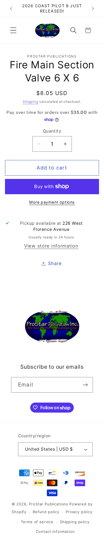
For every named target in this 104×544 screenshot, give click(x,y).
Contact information (55, 531)
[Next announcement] (93, 9)
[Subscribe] (85, 385)
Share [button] (55, 263)
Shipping (30, 101)
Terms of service (37, 522)
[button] (13, 30)
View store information (51, 246)
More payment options (52, 202)
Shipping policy (75, 522)
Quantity (52, 131)
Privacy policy (79, 512)
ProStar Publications (48, 504)
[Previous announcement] (11, 9)
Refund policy (46, 512)
